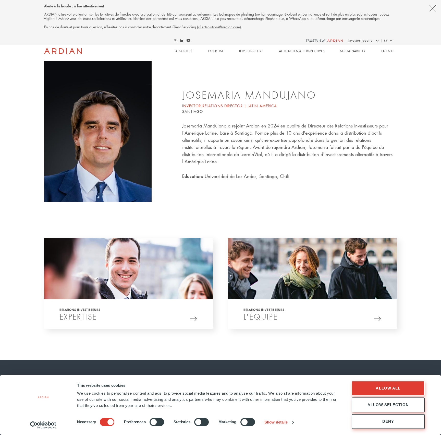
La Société (183, 51)
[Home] (63, 51)
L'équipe (260, 316)
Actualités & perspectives (302, 51)
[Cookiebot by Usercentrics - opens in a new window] (43, 425)
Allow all (388, 388)
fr (385, 40)
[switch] (157, 422)
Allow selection (388, 405)
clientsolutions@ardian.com (219, 26)
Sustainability (353, 51)
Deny (388, 421)
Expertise (216, 51)
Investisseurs (251, 51)
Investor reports (360, 40)
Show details (276, 422)
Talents (388, 51)
